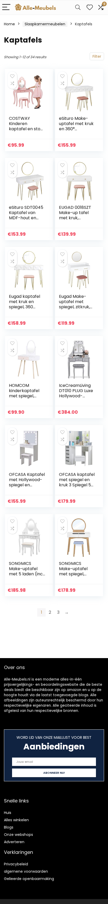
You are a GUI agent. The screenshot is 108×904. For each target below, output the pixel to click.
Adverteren (14, 841)
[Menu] (6, 7)
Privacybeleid (16, 864)
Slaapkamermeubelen (45, 24)
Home (9, 24)
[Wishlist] (90, 7)
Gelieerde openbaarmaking (29, 878)
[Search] (78, 7)
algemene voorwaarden (26, 871)
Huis (7, 812)
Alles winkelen (16, 820)
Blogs (8, 827)
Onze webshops (18, 834)
